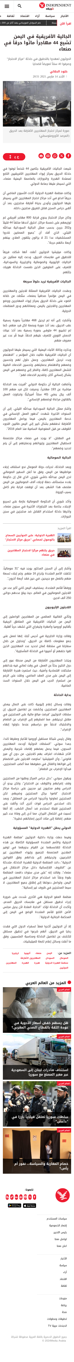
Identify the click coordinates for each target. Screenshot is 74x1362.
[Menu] (7, 6)
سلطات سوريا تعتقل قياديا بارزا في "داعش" (40, 1119)
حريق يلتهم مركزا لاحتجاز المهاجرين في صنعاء (31, 552)
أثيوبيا (27, 953)
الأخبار (64, 16)
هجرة (37, 963)
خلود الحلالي (59, 71)
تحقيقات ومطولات (57, 1319)
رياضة (64, 1305)
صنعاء (38, 953)
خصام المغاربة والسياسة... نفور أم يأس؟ (41, 1166)
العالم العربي (37, 982)
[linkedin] (16, 1197)
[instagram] (25, 1197)
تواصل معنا (61, 1239)
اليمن (49, 953)
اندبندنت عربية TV (57, 1326)
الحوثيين (64, 967)
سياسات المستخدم (57, 1219)
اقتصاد (24, 16)
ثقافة (10, 16)
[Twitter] (29, 1197)
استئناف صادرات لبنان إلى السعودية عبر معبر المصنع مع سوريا (39, 1072)
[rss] (7, 1197)
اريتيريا (15, 953)
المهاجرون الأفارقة (30, 958)
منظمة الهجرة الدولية (56, 963)
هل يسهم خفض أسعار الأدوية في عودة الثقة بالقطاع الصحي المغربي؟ (39, 1025)
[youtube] (20, 1197)
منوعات (63, 1299)
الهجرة (25, 963)
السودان (50, 958)
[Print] (41, 155)
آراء (37, 16)
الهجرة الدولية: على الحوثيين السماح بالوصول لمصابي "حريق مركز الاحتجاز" (30, 537)
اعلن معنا (62, 1246)
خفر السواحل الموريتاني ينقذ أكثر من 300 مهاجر (27, 23)
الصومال (64, 958)
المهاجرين (11, 963)
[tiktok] (11, 1197)
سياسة (50, 16)
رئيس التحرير (60, 1232)
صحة (64, 1312)
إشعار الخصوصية (58, 1226)
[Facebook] (34, 1197)
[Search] (19, 6)
